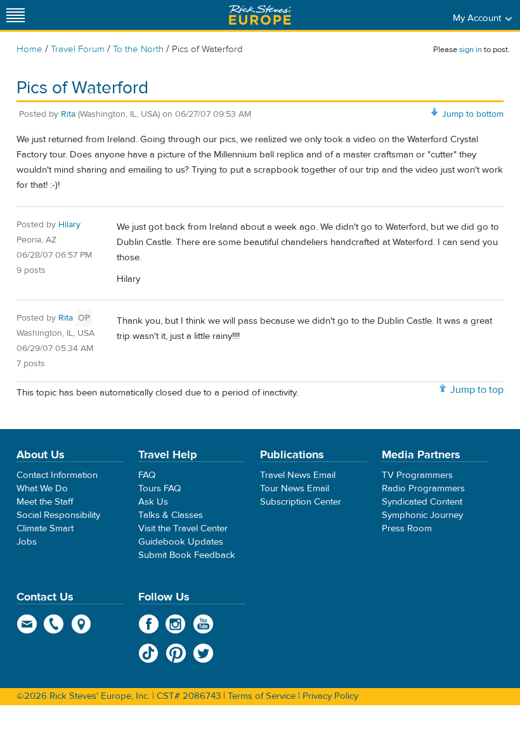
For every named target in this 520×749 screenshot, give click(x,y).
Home (29, 49)
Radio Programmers (423, 488)
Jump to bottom (473, 114)
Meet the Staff (45, 502)
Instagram (176, 624)
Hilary (69, 224)
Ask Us (153, 502)
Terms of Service (262, 696)
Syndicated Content (422, 502)
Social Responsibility (58, 515)
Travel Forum (78, 49)
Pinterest (176, 653)
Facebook (148, 624)
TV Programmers (417, 475)
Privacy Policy (330, 696)
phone (54, 624)
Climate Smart (45, 528)
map (81, 624)
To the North (138, 49)
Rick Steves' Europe (260, 15)
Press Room (407, 528)
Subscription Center (300, 502)
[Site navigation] (16, 15)
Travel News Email (297, 475)
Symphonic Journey (422, 515)
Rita (68, 114)
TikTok (148, 653)
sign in (470, 49)
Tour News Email (294, 488)
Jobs (26, 542)
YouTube (203, 624)
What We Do (42, 488)
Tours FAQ (159, 488)
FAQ (146, 475)
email (26, 624)
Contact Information (57, 475)
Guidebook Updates (180, 542)
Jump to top (477, 389)
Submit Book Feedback (186, 555)
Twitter (203, 653)
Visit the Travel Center (183, 528)
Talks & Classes (170, 515)
